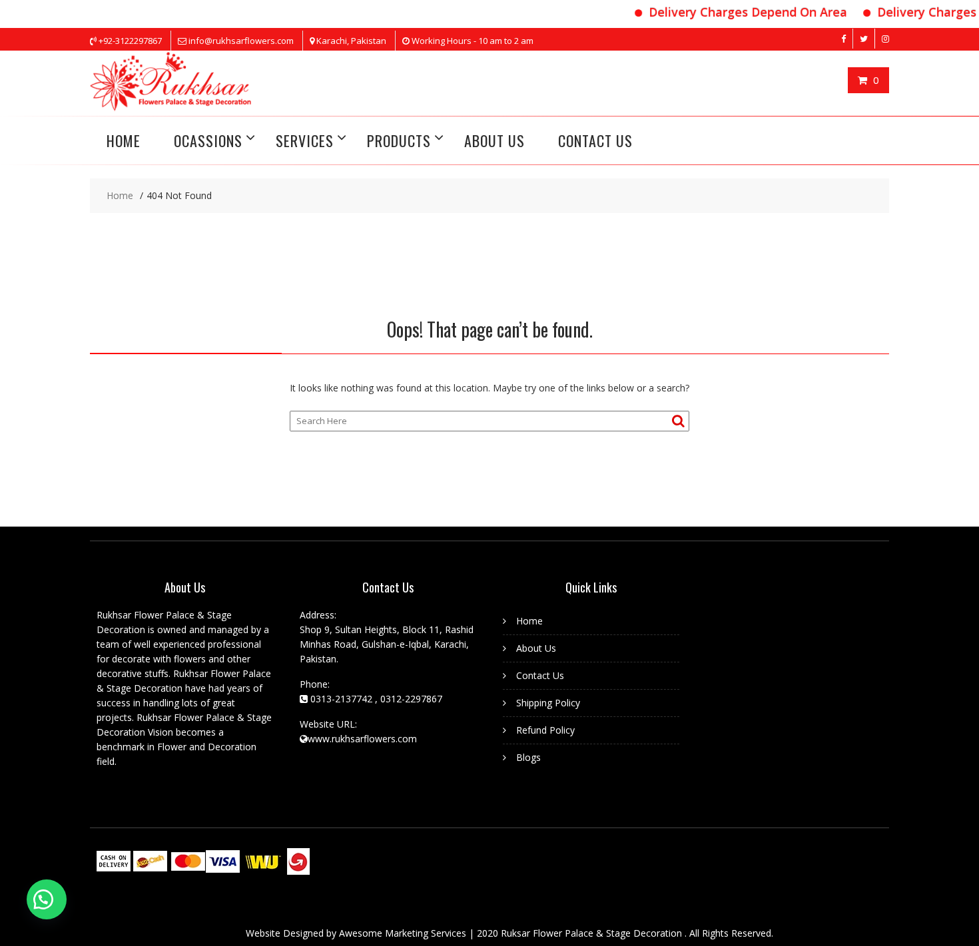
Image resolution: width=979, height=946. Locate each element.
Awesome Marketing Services (404, 933)
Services (305, 140)
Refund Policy (545, 730)
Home (529, 620)
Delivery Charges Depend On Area (737, 12)
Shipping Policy (548, 702)
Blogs (528, 757)
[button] (47, 899)
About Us (494, 140)
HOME (124, 140)
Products (399, 140)
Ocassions (208, 140)
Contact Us (595, 140)
